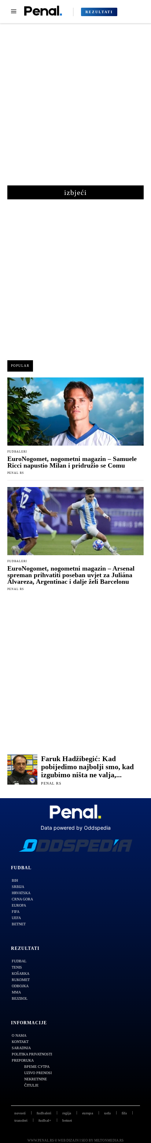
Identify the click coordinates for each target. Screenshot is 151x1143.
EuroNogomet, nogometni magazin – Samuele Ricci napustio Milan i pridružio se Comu (72, 462)
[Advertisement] (75, 108)
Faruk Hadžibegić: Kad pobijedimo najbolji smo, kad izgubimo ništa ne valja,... (87, 767)
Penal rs (15, 473)
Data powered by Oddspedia (76, 828)
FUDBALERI (17, 451)
